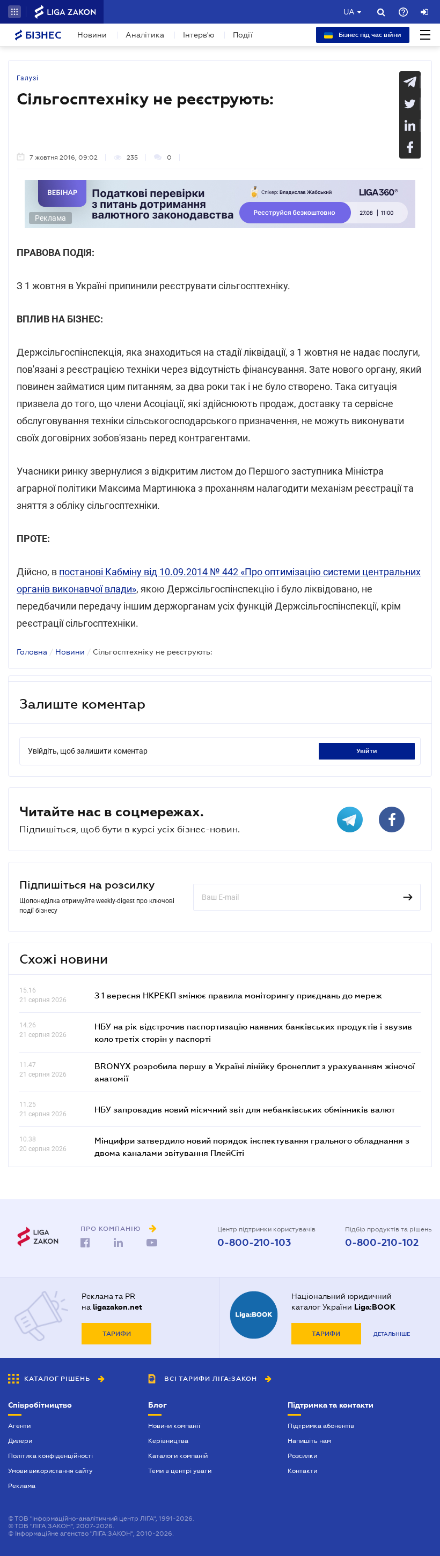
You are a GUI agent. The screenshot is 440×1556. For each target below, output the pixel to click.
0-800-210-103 (254, 1242)
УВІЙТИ (366, 751)
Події (243, 35)
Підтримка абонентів (321, 1426)
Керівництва (168, 1441)
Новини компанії (174, 1426)
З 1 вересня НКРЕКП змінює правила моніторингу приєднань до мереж (238, 995)
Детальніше (391, 1334)
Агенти (19, 1426)
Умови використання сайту (50, 1471)
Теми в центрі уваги (179, 1471)
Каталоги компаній (178, 1456)
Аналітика (145, 35)
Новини (92, 35)
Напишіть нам (309, 1441)
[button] (14, 11)
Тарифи (116, 1333)
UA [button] (349, 11)
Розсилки (302, 1456)
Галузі (28, 78)
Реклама (21, 1486)
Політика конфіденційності (50, 1456)
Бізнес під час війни (369, 35)
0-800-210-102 (382, 1242)
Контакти (302, 1471)
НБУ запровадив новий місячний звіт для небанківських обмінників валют (244, 1109)
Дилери (20, 1441)
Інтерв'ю (198, 35)
